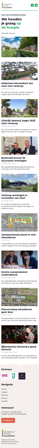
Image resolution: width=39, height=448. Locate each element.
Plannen (4, 395)
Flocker (12, 440)
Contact (4, 401)
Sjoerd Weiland (13, 441)
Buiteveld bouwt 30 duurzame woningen (14, 159)
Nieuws (4, 398)
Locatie (4, 392)
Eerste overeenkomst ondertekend (14, 273)
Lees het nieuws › (8, 33)
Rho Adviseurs (11, 443)
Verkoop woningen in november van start (14, 196)
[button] (36, 5)
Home (3, 389)
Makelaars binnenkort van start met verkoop (17, 84)
